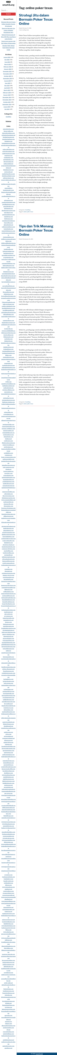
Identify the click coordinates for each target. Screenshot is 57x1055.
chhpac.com (8, 1023)
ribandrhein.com (8, 437)
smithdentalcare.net (8, 1040)
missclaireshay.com (8, 129)
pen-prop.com (8, 793)
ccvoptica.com (8, 875)
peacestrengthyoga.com (8, 809)
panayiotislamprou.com (8, 231)
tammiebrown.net (8, 620)
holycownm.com (8, 683)
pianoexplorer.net (8, 907)
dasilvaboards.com (8, 528)
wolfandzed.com (8, 883)
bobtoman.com (8, 219)
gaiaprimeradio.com (8, 618)
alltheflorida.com (8, 966)
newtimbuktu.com (8, 159)
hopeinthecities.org (8, 479)
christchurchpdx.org (8, 545)
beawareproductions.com (8, 585)
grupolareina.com (8, 257)
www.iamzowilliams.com (8, 901)
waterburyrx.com (8, 708)
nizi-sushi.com (8, 614)
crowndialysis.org (8, 414)
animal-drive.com (8, 742)
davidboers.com (8, 773)
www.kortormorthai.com (8, 822)
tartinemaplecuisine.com (8, 610)
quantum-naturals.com (8, 954)
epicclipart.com (8, 212)
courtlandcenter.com (8, 697)
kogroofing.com (8, 223)
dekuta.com (8, 885)
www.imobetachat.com (8, 775)
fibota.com (8, 930)
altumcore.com (8, 740)
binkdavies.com (8, 543)
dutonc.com (8, 622)
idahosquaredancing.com (8, 333)
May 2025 (7, 85)
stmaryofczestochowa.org (8, 593)
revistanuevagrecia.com (8, 573)
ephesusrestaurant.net (8, 920)
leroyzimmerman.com (8, 1001)
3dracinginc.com (8, 506)
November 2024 (7, 100)
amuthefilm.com (8, 551)
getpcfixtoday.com (8, 206)
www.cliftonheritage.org (8, 854)
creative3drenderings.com (8, 767)
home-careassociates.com (8, 457)
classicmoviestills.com (8, 492)
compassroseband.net (8, 738)
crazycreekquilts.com (8, 541)
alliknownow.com (8, 516)
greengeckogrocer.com (8, 400)
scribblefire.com (8, 453)
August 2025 (7, 81)
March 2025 (7, 90)
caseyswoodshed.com (8, 722)
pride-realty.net (8, 983)
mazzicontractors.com (8, 913)
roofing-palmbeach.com (8, 306)
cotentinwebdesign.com (8, 263)
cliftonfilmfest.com (8, 314)
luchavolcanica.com (8, 681)
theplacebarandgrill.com (8, 706)
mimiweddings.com (8, 1034)
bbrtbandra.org (8, 208)
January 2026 (7, 69)
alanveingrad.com (8, 636)
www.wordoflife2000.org (8, 331)
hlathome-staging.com (8, 402)
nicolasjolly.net (8, 555)
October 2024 (7, 102)
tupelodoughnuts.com (8, 365)
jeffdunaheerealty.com (8, 807)
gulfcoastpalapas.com (8, 754)
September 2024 (7, 104)
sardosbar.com (8, 339)
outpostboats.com (8, 475)
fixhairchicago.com (8, 724)
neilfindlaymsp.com (8, 699)
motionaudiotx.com (8, 1027)
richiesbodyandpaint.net (8, 135)
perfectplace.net (8, 447)
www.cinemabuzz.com (8, 887)
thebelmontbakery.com (8, 176)
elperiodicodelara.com (8, 133)
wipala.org (8, 469)
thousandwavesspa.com (8, 695)
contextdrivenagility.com (8, 587)
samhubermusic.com (8, 1046)
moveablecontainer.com (8, 255)
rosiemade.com (8, 363)
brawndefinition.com (8, 536)
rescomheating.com (8, 1032)
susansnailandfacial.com (8, 791)
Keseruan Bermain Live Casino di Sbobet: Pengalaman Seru (8, 30)
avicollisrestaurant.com (8, 701)
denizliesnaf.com (8, 726)
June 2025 (7, 83)
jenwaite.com (8, 995)
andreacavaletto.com (8, 459)
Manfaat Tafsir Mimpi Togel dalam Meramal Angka (8, 48)
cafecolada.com (8, 494)
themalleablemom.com (8, 600)
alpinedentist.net (8, 225)
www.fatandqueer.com (8, 824)
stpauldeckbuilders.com (8, 832)
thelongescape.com (8, 624)
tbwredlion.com (8, 948)
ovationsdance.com (8, 435)
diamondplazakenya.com (8, 946)
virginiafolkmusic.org (8, 433)
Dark (8, 1)
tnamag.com (8, 744)
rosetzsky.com (8, 569)
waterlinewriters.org (8, 761)
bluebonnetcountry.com (8, 210)
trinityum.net (8, 911)
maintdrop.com (8, 216)
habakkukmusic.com (8, 783)
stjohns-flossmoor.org (8, 669)
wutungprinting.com (8, 640)
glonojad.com (8, 571)
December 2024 (7, 97)
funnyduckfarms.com (8, 993)
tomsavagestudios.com (8, 426)
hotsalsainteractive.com (8, 143)
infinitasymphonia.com (8, 557)
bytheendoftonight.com (8, 477)
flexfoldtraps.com (8, 816)
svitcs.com (8, 734)
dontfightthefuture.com (8, 308)
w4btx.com (8, 382)
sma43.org (8, 4)
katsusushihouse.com (8, 561)
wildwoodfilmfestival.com (8, 243)
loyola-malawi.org (8, 471)
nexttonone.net (8, 785)
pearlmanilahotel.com (8, 214)
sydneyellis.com (8, 412)
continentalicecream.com (8, 538)
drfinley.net (8, 1003)
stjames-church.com (8, 575)
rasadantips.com (8, 157)
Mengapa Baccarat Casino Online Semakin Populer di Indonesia (8, 24)
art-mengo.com (8, 616)
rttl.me (8, 1030)
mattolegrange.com (8, 626)
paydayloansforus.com (8, 174)
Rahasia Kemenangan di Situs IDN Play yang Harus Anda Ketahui (8, 37)
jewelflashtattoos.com (8, 204)
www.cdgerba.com (8, 932)
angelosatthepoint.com (8, 712)
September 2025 (7, 78)
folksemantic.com (8, 337)
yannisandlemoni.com (8, 351)
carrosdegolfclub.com (8, 286)
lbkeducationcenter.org (8, 443)
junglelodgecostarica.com (8, 628)
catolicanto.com (8, 441)
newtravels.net (8, 172)
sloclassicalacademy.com (8, 526)
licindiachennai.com (8, 137)
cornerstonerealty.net (8, 895)
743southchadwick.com (8, 302)
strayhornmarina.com (8, 532)
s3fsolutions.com (8, 294)
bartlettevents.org (8, 253)
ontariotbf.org (8, 188)
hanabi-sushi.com (8, 881)
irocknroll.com (8, 329)
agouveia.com (8, 1015)
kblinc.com (8, 355)
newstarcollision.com (8, 390)
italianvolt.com (8, 341)
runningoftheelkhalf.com (8, 805)
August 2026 (7, 57)
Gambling (8, 117)
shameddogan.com (8, 763)
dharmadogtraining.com (8, 1025)
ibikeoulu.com (8, 589)
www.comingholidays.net (8, 500)
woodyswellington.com (8, 922)
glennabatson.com (8, 530)
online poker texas (28, 212)
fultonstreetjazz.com (8, 251)
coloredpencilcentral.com (8, 312)
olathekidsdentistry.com (8, 367)
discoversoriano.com (8, 496)
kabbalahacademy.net (8, 386)
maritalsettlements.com (8, 642)
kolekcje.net (8, 439)
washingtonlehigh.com (8, 877)
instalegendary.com (8, 190)
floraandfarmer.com (8, 292)
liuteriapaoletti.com (8, 657)
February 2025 (7, 92)
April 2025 (7, 88)
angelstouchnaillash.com (8, 384)
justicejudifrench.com (8, 596)
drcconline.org (8, 704)
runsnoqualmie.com (8, 836)
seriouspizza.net (8, 736)
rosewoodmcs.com (8, 891)
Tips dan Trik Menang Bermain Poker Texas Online (36, 230)
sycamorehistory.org (8, 893)
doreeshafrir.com (8, 579)
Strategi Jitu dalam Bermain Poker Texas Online (36, 19)
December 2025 (7, 71)
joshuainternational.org (8, 789)
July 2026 (6, 59)
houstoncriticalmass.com (8, 508)
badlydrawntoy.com (8, 779)
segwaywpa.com (8, 752)
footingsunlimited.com (8, 834)
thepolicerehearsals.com (8, 514)
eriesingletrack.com (8, 357)
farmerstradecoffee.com (8, 769)
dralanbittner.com (8, 349)
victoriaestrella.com (8, 693)
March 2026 (7, 64)
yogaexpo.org (8, 455)
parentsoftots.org (8, 765)
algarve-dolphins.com (8, 634)
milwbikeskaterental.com (8, 644)
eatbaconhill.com (8, 164)
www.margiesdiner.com (8, 840)
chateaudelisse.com (8, 237)
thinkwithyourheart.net (8, 322)
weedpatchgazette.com (8, 353)
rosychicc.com (8, 473)
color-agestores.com (8, 467)
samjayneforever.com (8, 962)
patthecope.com (8, 732)
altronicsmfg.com (8, 161)
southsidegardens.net (8, 909)
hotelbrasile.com (8, 249)
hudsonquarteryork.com (8, 928)
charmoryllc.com (8, 504)
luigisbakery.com (8, 879)
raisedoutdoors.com (8, 320)
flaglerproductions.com (8, 534)
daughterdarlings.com (8, 139)
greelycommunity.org (8, 563)
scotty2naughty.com (8, 577)
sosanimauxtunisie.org (8, 221)
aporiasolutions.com (8, 750)
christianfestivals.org (8, 630)
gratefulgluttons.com (8, 481)
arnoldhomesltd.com (8, 310)
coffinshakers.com (8, 591)
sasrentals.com (8, 392)
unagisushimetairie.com (8, 202)
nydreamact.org (8, 200)
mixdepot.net (8, 889)
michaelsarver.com (8, 398)
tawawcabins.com (8, 335)
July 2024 (6, 109)
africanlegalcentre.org (8, 559)
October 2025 (7, 76)
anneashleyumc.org (8, 826)
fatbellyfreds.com (8, 924)
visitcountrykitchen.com (8, 632)
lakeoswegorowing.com (8, 1009)
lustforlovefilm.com (8, 553)
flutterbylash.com (8, 989)
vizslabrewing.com (8, 347)
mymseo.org (8, 1021)
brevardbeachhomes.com (8, 296)
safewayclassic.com (8, 178)
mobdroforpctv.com (8, 483)
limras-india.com (8, 131)
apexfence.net (8, 1048)
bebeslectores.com (8, 272)
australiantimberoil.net (8, 274)
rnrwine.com (8, 1007)
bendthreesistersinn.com (8, 667)
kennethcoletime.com (8, 602)
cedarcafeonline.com (8, 149)
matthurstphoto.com (8, 964)
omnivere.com (8, 155)
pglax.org (8, 651)
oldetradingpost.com (8, 265)
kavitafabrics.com (8, 679)
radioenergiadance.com (8, 227)
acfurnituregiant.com (8, 151)
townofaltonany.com (8, 649)
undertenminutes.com (8, 153)
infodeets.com (8, 141)
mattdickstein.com (8, 777)
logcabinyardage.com (8, 771)
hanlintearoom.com (8, 991)
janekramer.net (8, 612)
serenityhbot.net (8, 787)
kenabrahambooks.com (8, 547)
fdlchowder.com (8, 842)
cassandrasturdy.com (8, 485)
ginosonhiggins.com (8, 638)
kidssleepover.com (8, 170)
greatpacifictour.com (8, 691)
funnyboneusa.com (8, 671)
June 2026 (7, 62)
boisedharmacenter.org (8, 465)
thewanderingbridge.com (8, 598)
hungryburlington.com (8, 604)
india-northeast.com (8, 304)
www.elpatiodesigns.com (8, 926)
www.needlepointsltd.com (8, 844)
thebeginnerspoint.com (8, 498)
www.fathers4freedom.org (8, 799)
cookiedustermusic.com (8, 673)
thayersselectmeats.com (8, 748)
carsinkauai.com (8, 972)
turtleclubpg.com (8, 689)
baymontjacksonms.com (8, 646)
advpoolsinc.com (8, 710)
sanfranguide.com (8, 502)
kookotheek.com (8, 229)
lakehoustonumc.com (8, 781)
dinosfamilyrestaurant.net (8, 276)
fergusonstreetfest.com (8, 960)
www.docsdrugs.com (8, 838)
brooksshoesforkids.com (8, 746)
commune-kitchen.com (8, 549)
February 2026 (7, 67)
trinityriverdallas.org (8, 445)
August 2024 (7, 107)
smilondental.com (8, 388)
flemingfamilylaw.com (8, 1005)
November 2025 (7, 74)
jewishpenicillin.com (8, 424)
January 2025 (7, 95)
